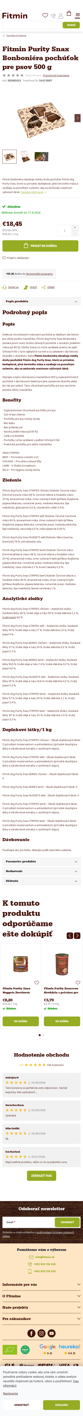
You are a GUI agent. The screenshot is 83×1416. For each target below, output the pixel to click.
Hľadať (71, 25)
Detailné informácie (32, 192)
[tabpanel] (21, 986)
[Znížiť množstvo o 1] (75, 233)
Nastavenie (10, 1393)
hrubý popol (9, 617)
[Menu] (77, 15)
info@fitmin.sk (44, 1257)
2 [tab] (43, 1035)
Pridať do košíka (44, 246)
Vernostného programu (39, 273)
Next (77, 935)
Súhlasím (61, 1405)
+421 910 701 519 (45, 1264)
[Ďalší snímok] (78, 118)
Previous (70, 935)
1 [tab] (40, 1035)
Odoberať (67, 1222)
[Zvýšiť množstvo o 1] (75, 228)
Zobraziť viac (41, 1176)
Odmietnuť (21, 1405)
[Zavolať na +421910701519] (53, 15)
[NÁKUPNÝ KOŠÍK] (69, 15)
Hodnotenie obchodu (41, 1055)
